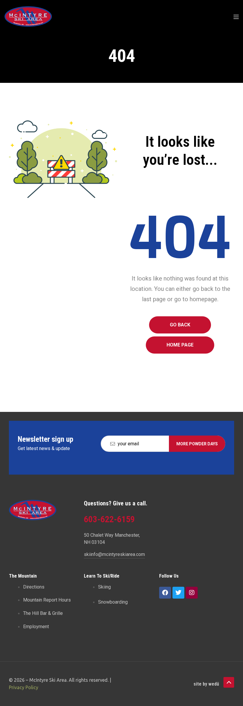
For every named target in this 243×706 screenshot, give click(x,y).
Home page (180, 345)
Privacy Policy (23, 687)
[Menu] (236, 16)
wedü (213, 684)
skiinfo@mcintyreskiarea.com (114, 554)
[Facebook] (165, 593)
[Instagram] (192, 593)
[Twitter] (178, 593)
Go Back (180, 325)
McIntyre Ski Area (48, 680)
